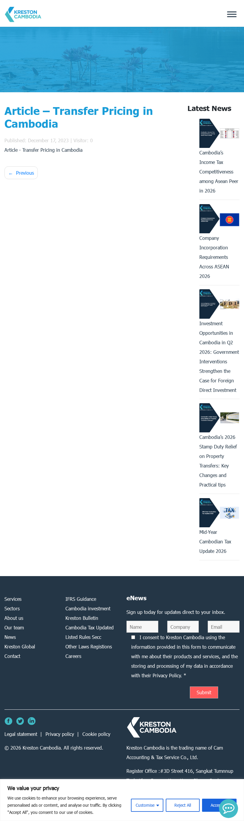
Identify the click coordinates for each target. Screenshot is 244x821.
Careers (73, 656)
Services (12, 599)
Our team (14, 627)
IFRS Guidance (80, 599)
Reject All (182, 805)
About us (13, 618)
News (10, 637)
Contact (12, 656)
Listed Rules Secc (83, 637)
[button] (228, 808)
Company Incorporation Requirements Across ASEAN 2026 (214, 257)
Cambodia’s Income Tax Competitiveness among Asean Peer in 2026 (218, 171)
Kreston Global (19, 646)
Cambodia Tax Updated (89, 627)
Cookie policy (96, 734)
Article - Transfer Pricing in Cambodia (43, 150)
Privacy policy (60, 734)
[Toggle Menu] (232, 14)
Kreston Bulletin (81, 618)
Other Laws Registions (88, 646)
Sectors (12, 608)
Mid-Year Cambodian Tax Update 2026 (215, 541)
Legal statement (20, 734)
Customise (145, 805)
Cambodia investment (87, 608)
